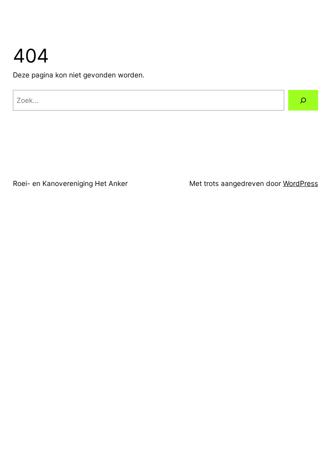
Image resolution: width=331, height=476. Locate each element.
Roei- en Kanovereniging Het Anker (70, 183)
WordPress (300, 183)
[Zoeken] (303, 100)
